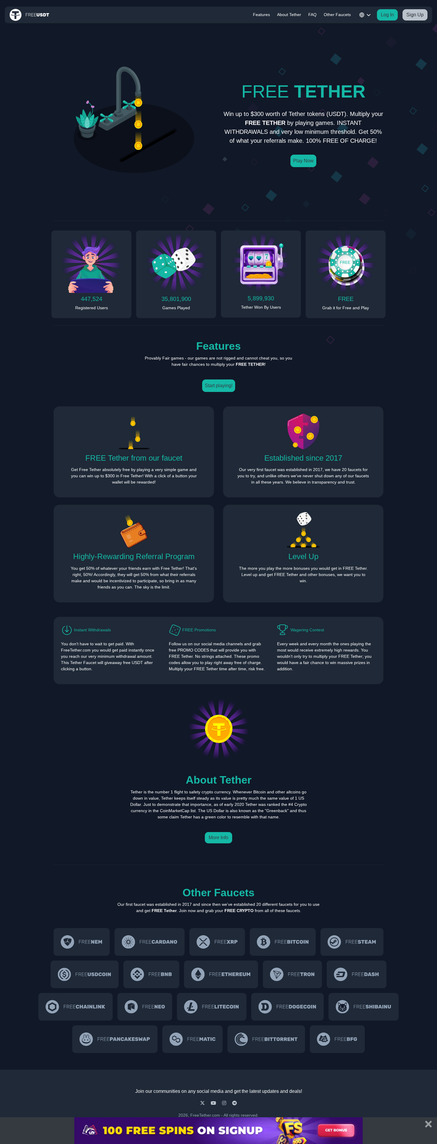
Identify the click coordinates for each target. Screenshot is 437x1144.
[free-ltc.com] (211, 1007)
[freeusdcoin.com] (85, 974)
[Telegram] (234, 1103)
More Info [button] (218, 837)
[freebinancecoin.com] (151, 974)
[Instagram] (224, 1103)
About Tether (289, 14)
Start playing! (218, 385)
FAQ (312, 14)
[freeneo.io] (144, 1007)
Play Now (303, 160)
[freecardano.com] (149, 942)
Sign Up (415, 14)
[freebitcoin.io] (283, 942)
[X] (203, 1103)
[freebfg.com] (337, 1039)
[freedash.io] (356, 974)
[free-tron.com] (292, 974)
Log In (387, 14)
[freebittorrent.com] (266, 1039)
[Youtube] (214, 1103)
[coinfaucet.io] (217, 942)
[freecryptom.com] (75, 1007)
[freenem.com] (82, 942)
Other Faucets (337, 14)
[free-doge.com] (287, 1007)
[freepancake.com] (114, 1039)
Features (261, 14)
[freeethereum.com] (221, 974)
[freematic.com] (192, 1039)
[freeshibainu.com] (363, 1007)
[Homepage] (29, 15)
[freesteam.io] (351, 942)
